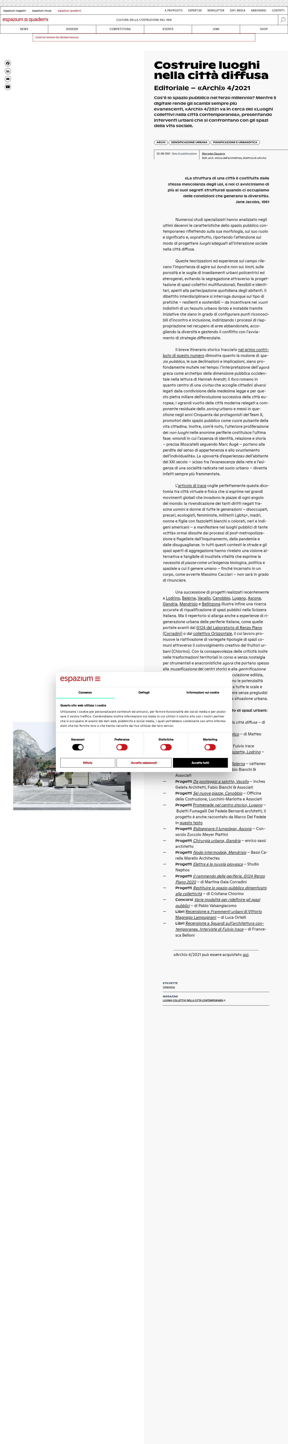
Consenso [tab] (85, 692)
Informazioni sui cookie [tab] (203, 692)
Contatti (278, 10)
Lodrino (173, 598)
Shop (264, 29)
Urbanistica (169, 987)
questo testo (191, 823)
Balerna (189, 598)
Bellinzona (211, 604)
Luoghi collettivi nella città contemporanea (193, 1000)
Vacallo (204, 598)
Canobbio (221, 598)
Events (168, 29)
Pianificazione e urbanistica (235, 142)
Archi (161, 142)
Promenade (227, 805)
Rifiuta (87, 762)
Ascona (254, 598)
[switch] (122, 747)
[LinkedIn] (8, 71)
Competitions (120, 29)
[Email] (8, 79)
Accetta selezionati (144, 762)
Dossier (72, 29)
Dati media (237, 10)
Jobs (216, 29)
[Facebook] (8, 63)
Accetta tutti (200, 762)
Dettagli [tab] (144, 692)
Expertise (195, 10)
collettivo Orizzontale (212, 633)
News (24, 29)
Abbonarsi (258, 10)
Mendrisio (188, 604)
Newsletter (216, 10)
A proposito (174, 10)
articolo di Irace (192, 485)
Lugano (239, 598)
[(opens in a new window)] (8, 87)
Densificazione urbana (189, 142)
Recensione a (198, 923)
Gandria (170, 604)
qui (245, 954)
